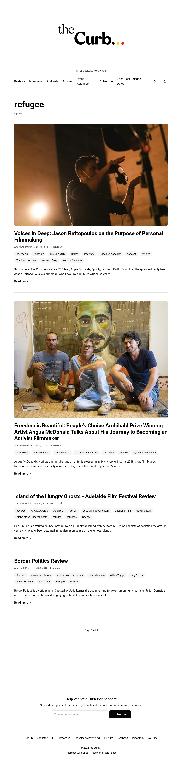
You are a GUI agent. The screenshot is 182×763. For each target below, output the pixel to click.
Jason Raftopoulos (110, 254)
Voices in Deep (49, 260)
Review (86, 517)
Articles (68, 81)
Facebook (122, 738)
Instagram (138, 738)
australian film (57, 254)
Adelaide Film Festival (65, 510)
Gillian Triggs (117, 575)
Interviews (35, 81)
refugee (146, 254)
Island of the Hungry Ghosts (31, 517)
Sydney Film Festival (144, 452)
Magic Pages (109, 752)
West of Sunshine (72, 260)
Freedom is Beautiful (86, 452)
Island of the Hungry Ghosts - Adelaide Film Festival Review (85, 496)
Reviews (19, 81)
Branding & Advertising (87, 738)
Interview (89, 254)
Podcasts (52, 81)
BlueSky (108, 738)
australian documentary (96, 510)
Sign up (29, 738)
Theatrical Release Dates (129, 81)
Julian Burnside (24, 581)
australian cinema (41, 575)
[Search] (155, 81)
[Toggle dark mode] (165, 81)
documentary (62, 452)
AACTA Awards (39, 510)
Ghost (85, 752)
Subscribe (106, 81)
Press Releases (83, 81)
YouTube (152, 738)
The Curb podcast (26, 260)
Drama (75, 254)
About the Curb (45, 738)
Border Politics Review (41, 561)
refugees (72, 517)
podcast (131, 254)
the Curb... (95, 747)
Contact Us (64, 738)
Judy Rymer (136, 575)
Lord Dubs (44, 581)
